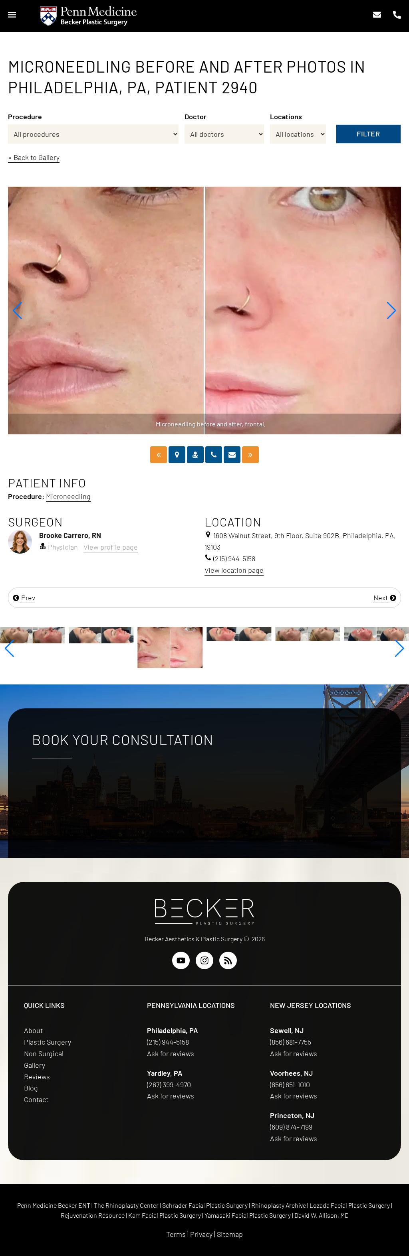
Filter (368, 133)
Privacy (201, 1234)
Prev (27, 597)
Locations (286, 116)
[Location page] (177, 454)
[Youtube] (181, 960)
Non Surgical (44, 1053)
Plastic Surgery (47, 1041)
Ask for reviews (170, 1053)
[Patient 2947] (250, 454)
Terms (176, 1234)
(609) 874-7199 (292, 1126)
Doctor (195, 116)
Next (381, 597)
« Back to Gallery (34, 157)
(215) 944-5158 (168, 1041)
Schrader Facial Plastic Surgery (205, 1205)
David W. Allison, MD (321, 1215)
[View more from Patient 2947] (238, 633)
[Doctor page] (195, 454)
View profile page (110, 546)
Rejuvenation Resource (93, 1215)
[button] (17, 310)
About (33, 1030)
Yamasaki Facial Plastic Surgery (247, 1215)
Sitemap (230, 1234)
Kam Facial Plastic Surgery (164, 1215)
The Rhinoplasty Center (127, 1205)
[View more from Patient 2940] (170, 646)
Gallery (34, 1065)
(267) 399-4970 (170, 1084)
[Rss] (228, 960)
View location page (234, 570)
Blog (31, 1087)
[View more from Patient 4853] (101, 634)
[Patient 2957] (158, 454)
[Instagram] (204, 960)
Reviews (37, 1076)
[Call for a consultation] (213, 454)
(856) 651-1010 (291, 1084)
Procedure (25, 116)
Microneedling (68, 496)
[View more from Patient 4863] (32, 634)
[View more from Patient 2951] (307, 633)
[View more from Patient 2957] (376, 633)
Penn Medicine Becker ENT (53, 1205)
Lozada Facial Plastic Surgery (350, 1205)
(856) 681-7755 (291, 1041)
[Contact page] (232, 454)
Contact (36, 1099)
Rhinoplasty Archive (279, 1205)
